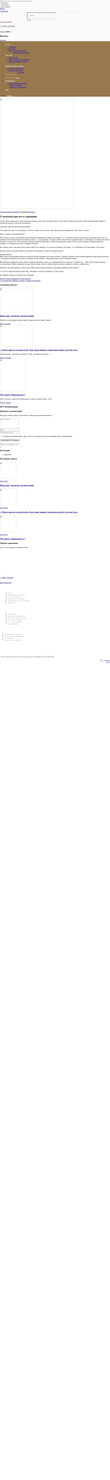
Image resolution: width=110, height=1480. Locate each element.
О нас (7, 44)
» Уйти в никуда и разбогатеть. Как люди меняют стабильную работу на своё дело (38, 350)
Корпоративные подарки (14, 66)
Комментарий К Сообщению (10, 440)
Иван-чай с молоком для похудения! (17, 316)
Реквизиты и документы (18, 87)
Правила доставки (15, 85)
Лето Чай (8, 55)
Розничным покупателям (18, 83)
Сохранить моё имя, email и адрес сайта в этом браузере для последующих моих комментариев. (38, 436)
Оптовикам (5, 5)
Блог (7, 90)
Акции (9, 96)
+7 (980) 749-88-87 (6, 578)
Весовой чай (13, 58)
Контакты (4, 3)
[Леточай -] (4, 11)
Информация (10, 81)
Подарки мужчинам (16, 70)
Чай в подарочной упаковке (19, 60)
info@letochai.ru (5, 583)
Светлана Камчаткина (8, 212)
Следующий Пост (20, 281)
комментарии (29, 212)
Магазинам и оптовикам (18, 51)
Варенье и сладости (12, 78)
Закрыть (3, 40)
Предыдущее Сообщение (15, 279)
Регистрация (5, 7)
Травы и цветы (10, 75)
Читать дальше (5, 324)
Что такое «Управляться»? (12, 395)
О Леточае (12, 47)
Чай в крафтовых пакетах (18, 61)
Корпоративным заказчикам (19, 53)
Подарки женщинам (16, 68)
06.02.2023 (20, 212)
